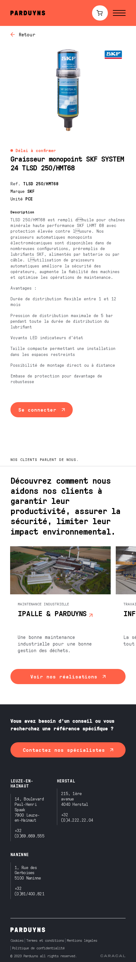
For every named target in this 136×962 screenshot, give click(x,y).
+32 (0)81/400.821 (29, 890)
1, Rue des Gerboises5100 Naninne (28, 873)
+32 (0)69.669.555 (29, 833)
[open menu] (119, 13)
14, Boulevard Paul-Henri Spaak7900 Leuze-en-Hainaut (29, 809)
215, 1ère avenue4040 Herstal (74, 799)
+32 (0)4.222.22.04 (77, 817)
